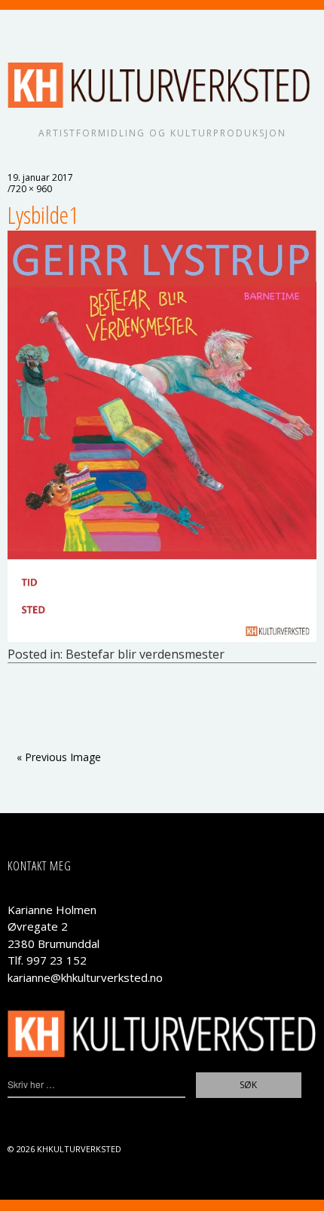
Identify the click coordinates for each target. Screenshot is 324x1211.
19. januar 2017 (40, 177)
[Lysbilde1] (162, 637)
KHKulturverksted (79, 1148)
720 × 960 (31, 188)
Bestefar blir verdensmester (145, 654)
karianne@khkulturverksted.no (85, 977)
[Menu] (26, 28)
